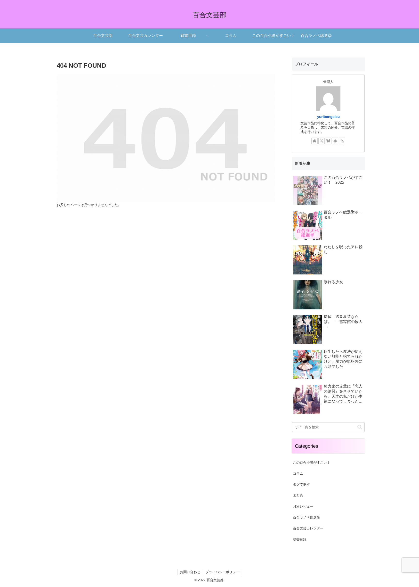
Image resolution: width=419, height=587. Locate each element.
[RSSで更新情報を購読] (342, 141)
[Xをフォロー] (321, 141)
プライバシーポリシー (222, 572)
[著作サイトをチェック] (314, 141)
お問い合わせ (190, 572)
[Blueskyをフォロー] (328, 141)
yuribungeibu (328, 117)
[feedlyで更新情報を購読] (335, 141)
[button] (359, 427)
